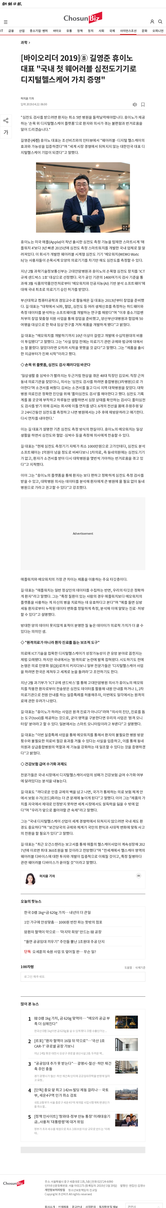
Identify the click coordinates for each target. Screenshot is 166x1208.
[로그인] (152, 21)
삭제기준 (140, 968)
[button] (5, 22)
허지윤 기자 (27, 98)
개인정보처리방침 (55, 1190)
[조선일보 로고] (12, 4)
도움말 (128, 968)
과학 (24, 42)
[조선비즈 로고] (83, 18)
